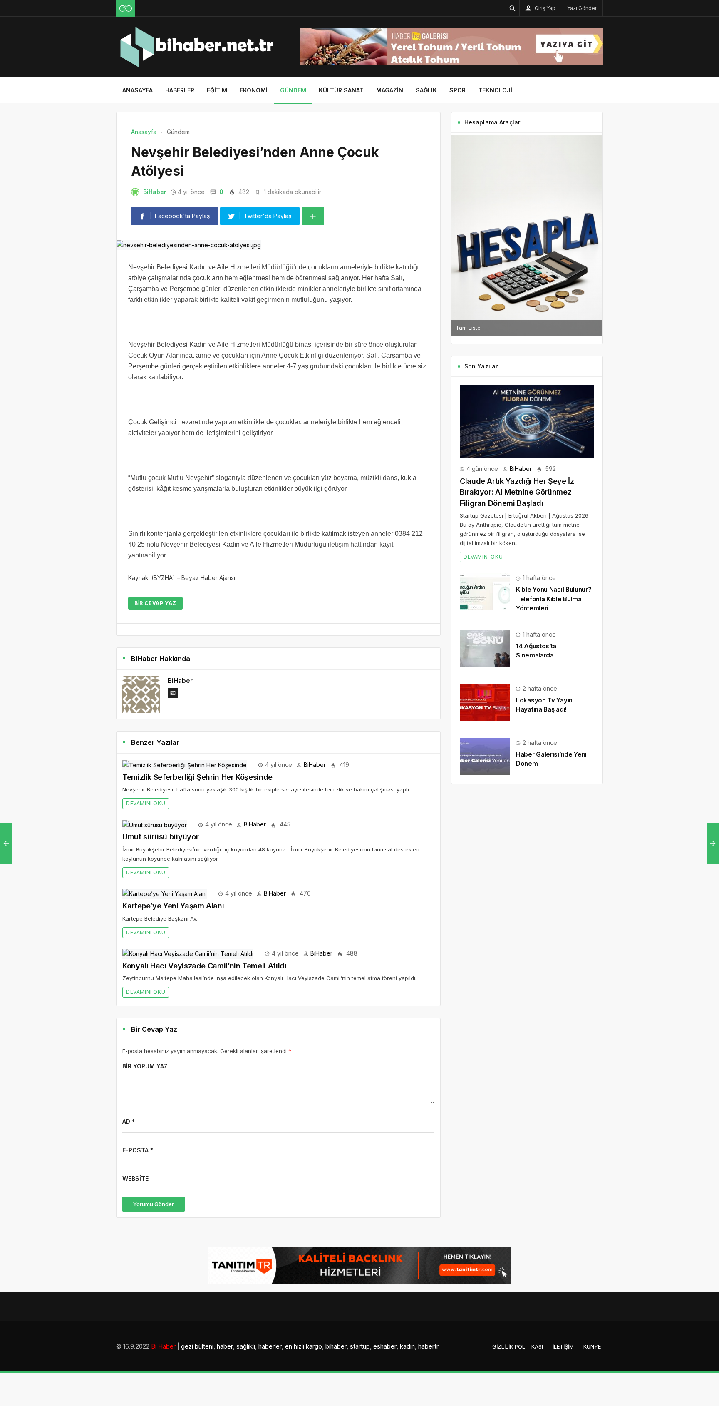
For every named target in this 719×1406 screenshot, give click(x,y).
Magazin (389, 90)
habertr (428, 1346)
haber (225, 1346)
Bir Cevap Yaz (155, 603)
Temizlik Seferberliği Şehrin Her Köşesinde (197, 777)
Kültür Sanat (341, 90)
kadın (407, 1346)
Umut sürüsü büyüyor (160, 836)
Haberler (179, 90)
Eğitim (217, 90)
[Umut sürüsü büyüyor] (154, 824)
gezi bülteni (197, 1346)
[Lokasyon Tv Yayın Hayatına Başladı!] (485, 701)
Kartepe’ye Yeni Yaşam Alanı (173, 905)
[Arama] (513, 8)
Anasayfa (137, 90)
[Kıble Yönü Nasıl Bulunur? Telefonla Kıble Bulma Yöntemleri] (485, 591)
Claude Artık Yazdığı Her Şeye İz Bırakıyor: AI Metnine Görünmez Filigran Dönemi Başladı (517, 492)
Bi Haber (163, 1346)
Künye (592, 1346)
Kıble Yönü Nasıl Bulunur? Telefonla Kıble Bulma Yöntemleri (554, 598)
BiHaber (154, 191)
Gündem (293, 90)
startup (360, 1346)
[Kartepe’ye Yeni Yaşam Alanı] (164, 893)
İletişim (563, 1346)
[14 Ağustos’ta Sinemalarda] (485, 647)
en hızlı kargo (303, 1346)
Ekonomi (254, 90)
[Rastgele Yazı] (125, 8)
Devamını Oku (145, 803)
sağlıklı (245, 1346)
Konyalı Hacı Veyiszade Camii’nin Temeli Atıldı (204, 965)
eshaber (385, 1346)
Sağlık (426, 90)
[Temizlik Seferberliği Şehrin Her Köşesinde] (184, 764)
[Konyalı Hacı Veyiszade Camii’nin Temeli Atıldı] (187, 953)
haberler (270, 1346)
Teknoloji (495, 90)
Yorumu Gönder (153, 1204)
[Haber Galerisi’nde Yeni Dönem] (485, 755)
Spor (457, 90)
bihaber (336, 1346)
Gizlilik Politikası (517, 1346)
